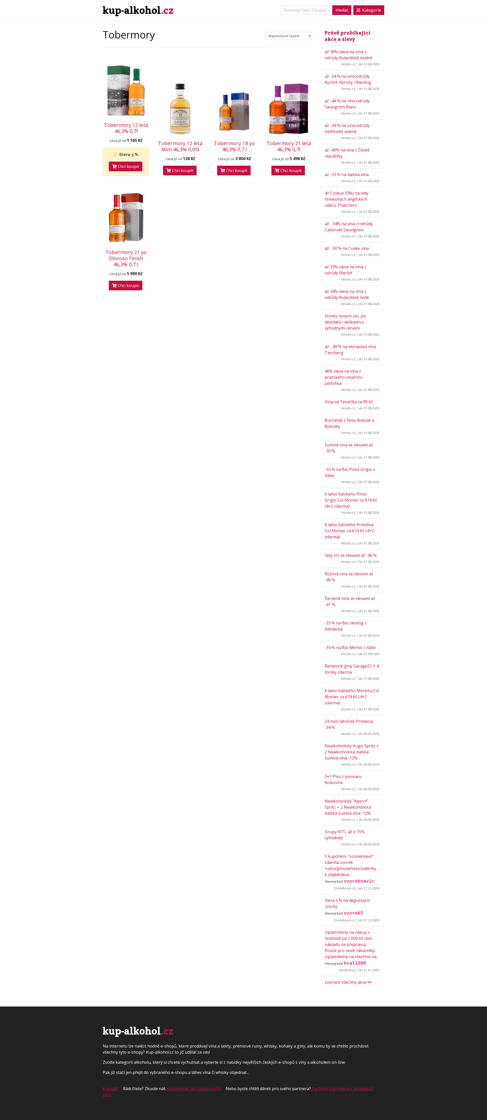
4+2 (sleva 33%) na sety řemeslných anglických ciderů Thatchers (347, 199)
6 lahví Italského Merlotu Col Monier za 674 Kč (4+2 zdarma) (352, 697)
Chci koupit (128, 166)
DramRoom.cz (344, 888)
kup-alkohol (138, 10)
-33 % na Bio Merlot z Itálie (350, 647)
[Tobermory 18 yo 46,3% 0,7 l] (234, 111)
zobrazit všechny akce (346, 982)
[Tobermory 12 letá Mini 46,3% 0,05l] (180, 109)
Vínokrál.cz (347, 970)
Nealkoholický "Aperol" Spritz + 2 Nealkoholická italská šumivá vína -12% (348, 807)
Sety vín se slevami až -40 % (351, 555)
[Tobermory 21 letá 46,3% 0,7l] (288, 109)
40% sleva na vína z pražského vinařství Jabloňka (343, 377)
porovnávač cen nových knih (194, 1088)
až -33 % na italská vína (347, 174)
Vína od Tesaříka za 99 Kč (349, 402)
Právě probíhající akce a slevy (348, 35)
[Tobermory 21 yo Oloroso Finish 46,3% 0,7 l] (126, 218)
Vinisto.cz (348, 64)
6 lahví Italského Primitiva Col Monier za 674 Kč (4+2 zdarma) (349, 531)
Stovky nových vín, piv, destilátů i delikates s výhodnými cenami (346, 322)
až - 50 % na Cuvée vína (347, 248)
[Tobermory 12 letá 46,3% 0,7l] (126, 90)
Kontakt (110, 1088)
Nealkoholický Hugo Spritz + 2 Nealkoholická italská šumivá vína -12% (352, 752)
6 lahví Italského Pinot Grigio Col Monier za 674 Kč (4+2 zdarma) (351, 500)
